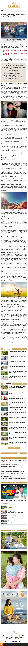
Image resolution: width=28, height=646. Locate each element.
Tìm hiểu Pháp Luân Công (11, 639)
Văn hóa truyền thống (9, 637)
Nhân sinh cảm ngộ (20, 19)
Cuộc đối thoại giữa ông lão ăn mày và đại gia (12, 65)
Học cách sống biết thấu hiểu (10, 72)
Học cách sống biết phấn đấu (10, 68)
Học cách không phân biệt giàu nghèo (12, 73)
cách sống (3, 231)
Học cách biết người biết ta (9, 75)
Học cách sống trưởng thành (10, 80)
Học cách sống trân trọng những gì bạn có (13, 76)
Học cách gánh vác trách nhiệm (10, 78)
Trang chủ (5, 635)
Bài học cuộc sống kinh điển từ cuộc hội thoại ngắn (13, 67)
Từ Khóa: (3, 342)
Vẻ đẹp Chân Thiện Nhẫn (19, 635)
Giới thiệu (10, 635)
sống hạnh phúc (17, 342)
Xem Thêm (14, 447)
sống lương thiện (9, 342)
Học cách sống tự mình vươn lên (11, 70)
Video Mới (14, 482)
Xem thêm (24, 383)
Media (19, 639)
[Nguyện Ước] (14, 4)
